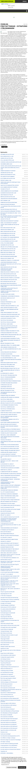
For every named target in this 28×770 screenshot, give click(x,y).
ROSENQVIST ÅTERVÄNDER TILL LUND (8, 301)
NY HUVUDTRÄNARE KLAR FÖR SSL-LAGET (9, 241)
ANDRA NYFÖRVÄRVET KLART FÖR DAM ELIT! (9, 543)
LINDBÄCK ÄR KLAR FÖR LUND (7, 158)
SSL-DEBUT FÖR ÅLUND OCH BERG (7, 294)
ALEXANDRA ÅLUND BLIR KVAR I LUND (8, 192)
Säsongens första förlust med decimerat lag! (9, 597)
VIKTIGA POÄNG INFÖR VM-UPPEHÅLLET (8, 352)
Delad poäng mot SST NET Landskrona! (8, 607)
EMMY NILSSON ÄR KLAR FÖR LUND (8, 196)
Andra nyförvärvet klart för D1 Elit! (7, 640)
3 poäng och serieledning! (6, 614)
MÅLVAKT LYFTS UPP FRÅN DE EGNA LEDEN (9, 246)
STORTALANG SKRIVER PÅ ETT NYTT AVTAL (9, 332)
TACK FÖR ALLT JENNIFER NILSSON (7, 406)
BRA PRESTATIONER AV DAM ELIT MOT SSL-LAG (10, 368)
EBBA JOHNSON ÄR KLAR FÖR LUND (8, 250)
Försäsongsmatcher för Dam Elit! (7, 523)
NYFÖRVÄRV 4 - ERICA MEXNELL (7, 753)
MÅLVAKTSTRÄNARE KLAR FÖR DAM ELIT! (9, 501)
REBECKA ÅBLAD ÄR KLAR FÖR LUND (8, 239)
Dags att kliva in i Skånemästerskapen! (8, 692)
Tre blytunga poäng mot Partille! (7, 670)
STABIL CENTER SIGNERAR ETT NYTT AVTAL (9, 312)
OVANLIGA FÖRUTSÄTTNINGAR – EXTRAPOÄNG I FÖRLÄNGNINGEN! (14, 26)
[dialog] (14, 762)
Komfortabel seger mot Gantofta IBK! (8, 612)
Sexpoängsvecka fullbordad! (6, 616)
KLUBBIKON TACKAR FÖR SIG (6, 410)
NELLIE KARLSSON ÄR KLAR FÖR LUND (8, 273)
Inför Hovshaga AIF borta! (6, 680)
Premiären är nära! (4, 732)
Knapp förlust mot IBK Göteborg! (7, 653)
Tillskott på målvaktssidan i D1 (7, 668)
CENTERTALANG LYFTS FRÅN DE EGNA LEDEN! (10, 448)
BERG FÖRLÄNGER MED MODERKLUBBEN (9, 256)
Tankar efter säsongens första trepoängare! (9, 718)
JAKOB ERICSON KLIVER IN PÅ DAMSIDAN (9, 198)
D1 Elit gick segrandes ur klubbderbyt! (8, 601)
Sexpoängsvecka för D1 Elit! (6, 593)
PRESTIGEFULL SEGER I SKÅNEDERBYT (8, 434)
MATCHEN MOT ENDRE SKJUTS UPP (8, 298)
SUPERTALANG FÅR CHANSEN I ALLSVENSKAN (10, 397)
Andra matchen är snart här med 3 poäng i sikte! (10, 625)
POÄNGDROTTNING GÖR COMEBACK (8, 395)
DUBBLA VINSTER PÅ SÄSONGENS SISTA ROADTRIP (11, 431)
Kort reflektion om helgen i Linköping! (8, 737)
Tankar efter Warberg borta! (6, 707)
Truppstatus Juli (4, 751)
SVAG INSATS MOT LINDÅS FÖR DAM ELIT (9, 414)
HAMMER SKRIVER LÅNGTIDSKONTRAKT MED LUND (11, 334)
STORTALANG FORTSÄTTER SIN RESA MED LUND (10, 314)
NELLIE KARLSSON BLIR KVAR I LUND (8, 227)
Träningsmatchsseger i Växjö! (6, 631)
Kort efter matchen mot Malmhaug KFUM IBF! (9, 743)
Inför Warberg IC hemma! (5, 659)
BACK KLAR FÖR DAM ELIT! (6, 531)
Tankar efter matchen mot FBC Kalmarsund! (9, 726)
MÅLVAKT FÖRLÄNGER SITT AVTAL (7, 343)
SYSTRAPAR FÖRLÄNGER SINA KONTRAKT (9, 382)
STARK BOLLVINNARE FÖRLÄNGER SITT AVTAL (10, 316)
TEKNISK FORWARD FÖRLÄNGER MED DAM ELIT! (10, 450)
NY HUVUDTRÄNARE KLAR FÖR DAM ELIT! (9, 477)
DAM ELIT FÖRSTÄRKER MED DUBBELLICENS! (9, 495)
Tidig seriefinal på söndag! (6, 610)
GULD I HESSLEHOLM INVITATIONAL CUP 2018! (10, 446)
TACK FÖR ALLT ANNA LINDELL (7, 399)
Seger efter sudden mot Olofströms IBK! (8, 730)
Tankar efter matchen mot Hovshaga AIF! (8, 722)
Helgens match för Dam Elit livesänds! (8, 497)
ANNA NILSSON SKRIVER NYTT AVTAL (8, 174)
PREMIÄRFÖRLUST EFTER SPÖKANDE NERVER (10, 444)
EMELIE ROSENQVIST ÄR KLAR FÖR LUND (9, 279)
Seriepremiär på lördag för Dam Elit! (7, 513)
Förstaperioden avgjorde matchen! (7, 657)
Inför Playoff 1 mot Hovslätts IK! (7, 574)
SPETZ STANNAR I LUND (5, 200)
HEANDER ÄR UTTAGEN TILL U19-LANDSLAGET (10, 260)
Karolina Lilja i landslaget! (5, 734)
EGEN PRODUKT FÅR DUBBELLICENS (8, 364)
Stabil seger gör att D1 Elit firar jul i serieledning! (10, 599)
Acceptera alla (22, 767)
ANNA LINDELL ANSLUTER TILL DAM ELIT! (9, 552)
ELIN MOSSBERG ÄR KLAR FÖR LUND (8, 233)
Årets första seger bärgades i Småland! (8, 678)
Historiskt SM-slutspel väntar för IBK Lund (9, 209)
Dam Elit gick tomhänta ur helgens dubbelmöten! (10, 499)
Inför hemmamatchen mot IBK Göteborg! (8, 705)
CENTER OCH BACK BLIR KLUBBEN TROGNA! (9, 539)
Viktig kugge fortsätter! (5, 638)
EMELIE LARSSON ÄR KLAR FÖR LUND (8, 231)
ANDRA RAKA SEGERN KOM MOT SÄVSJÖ (9, 362)
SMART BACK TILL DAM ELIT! (6, 469)
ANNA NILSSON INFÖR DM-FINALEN (8, 204)
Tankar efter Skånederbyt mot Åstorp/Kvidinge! (10, 710)
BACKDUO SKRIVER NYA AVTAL (7, 379)
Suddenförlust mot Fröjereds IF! (7, 674)
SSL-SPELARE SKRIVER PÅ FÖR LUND (8, 336)
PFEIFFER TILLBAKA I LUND (6, 180)
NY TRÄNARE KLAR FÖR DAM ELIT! (7, 529)
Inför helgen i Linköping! (5, 741)
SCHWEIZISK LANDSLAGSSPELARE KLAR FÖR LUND (11, 162)
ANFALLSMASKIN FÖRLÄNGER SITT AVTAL (9, 307)
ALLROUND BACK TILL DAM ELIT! (7, 464)
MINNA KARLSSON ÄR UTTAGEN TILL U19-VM (10, 271)
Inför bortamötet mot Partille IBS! (7, 716)
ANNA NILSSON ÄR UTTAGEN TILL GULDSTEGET (10, 277)
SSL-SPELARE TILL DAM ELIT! (6, 537)
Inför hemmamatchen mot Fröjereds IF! (8, 720)
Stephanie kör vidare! (5, 648)
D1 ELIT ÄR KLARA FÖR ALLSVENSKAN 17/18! (10, 557)
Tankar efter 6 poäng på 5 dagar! (7, 623)
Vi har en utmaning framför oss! (7, 694)
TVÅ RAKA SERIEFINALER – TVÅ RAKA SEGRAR (10, 355)
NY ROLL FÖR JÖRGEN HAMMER (7, 243)
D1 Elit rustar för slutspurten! (6, 595)
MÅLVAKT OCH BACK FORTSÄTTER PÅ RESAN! (10, 535)
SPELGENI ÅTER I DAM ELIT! (6, 459)
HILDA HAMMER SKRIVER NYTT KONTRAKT (9, 187)
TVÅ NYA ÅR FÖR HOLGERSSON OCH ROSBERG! (10, 467)
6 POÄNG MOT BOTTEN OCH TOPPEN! (8, 586)
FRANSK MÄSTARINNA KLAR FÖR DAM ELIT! (9, 527)
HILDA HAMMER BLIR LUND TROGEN (8, 235)
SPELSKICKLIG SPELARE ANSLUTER (8, 388)
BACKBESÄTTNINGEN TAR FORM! (7, 547)
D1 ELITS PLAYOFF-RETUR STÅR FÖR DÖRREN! (10, 572)
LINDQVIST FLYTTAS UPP (5, 219)
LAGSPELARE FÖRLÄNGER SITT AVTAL (8, 318)
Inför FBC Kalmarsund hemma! (6, 683)
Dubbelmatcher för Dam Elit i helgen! (8, 503)
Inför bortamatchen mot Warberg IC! (8, 709)
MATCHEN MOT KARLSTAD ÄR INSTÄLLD (9, 283)
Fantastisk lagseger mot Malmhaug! (8, 605)
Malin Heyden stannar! (5, 644)
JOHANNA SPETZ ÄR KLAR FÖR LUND (8, 248)
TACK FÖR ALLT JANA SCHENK (7, 324)
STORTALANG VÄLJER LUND (6, 384)
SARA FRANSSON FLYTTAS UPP (7, 194)
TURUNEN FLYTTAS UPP (5, 189)
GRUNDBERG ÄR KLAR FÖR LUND (7, 244)
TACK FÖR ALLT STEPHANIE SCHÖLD (8, 408)
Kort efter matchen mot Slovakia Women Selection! (10, 749)
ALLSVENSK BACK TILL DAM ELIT (7, 373)
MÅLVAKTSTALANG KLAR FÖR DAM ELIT (9, 424)
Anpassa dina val (5, 764)
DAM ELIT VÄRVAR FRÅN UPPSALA (7, 366)
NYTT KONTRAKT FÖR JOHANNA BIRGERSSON (10, 237)
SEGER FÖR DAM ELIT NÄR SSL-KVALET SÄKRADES (11, 412)
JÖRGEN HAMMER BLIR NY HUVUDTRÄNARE (9, 190)
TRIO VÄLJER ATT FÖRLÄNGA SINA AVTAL (9, 375)
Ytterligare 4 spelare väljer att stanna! (8, 646)
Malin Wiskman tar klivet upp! (6, 633)
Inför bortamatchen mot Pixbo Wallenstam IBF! (10, 698)
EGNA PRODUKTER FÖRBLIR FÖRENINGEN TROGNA (11, 380)
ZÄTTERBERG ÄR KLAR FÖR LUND (7, 154)
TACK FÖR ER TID (4, 299)
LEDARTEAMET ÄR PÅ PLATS (6, 386)
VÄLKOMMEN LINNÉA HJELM (6, 163)
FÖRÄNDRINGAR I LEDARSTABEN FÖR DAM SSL (10, 296)
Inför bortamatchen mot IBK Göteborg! (8, 655)
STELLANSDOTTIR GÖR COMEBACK (7, 176)
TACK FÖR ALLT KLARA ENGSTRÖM (7, 401)
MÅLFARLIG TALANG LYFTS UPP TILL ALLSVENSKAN (11, 403)
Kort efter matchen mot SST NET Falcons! (9, 747)
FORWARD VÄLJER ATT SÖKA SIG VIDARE (9, 433)
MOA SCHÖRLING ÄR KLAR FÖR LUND (8, 281)
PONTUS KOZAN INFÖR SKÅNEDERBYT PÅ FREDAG (11, 211)
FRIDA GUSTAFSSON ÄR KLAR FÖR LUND (9, 275)
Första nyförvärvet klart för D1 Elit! (7, 642)
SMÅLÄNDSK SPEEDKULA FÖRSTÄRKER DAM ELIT (10, 429)
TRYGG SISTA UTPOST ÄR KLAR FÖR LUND (9, 325)
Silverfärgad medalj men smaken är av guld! (9, 635)
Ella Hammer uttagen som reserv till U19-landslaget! (11, 739)
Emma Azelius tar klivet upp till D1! (7, 696)
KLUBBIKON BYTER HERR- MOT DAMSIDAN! (9, 471)
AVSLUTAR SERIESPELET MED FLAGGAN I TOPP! (10, 576)
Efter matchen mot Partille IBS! (6, 714)
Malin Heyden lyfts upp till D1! (6, 685)
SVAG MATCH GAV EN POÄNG (6, 353)
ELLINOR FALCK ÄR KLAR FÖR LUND (8, 254)
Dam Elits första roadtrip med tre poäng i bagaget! (10, 509)
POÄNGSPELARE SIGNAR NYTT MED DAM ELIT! (10, 549)
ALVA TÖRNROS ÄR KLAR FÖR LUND (8, 178)
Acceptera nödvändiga (11, 767)
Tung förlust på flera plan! (6, 662)
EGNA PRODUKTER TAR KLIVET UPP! (8, 465)
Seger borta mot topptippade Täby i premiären (10, 185)
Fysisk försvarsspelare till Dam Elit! (7, 507)
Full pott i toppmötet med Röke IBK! (7, 591)
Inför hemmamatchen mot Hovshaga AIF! (9, 724)
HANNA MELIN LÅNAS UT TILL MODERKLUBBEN (10, 345)
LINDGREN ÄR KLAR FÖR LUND (7, 172)
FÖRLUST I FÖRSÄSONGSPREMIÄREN (8, 377)
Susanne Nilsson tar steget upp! (7, 629)
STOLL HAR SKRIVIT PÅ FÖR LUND (7, 160)
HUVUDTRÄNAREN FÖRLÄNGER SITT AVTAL (9, 405)
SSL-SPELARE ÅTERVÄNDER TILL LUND (8, 357)
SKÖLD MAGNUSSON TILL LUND (7, 156)
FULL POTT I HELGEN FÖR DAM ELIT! (8, 492)
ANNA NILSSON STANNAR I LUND (7, 229)
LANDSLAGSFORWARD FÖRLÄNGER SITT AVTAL (10, 338)
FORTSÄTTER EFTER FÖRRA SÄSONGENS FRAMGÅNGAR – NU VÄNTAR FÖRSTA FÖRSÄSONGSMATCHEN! (9, 520)
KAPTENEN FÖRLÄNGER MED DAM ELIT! (8, 550)
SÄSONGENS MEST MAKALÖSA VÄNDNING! (9, 490)
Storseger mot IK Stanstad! (6, 603)
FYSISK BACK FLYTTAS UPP (6, 303)
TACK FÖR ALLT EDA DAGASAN (7, 320)
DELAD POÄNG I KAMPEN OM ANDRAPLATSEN (10, 422)
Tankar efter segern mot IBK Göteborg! (8, 703)
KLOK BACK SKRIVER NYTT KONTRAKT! (8, 454)
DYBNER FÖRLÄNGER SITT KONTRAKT (8, 170)
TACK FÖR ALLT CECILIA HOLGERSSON (8, 322)
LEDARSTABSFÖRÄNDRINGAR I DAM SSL (9, 262)
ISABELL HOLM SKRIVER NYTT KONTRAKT (9, 222)
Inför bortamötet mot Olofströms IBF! (8, 687)
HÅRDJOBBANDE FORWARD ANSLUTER (8, 347)
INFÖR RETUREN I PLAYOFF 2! (6, 559)
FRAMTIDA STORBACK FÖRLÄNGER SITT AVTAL (10, 330)
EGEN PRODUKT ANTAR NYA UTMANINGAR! (9, 493)
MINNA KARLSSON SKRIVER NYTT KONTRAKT (9, 220)
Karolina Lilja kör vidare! (5, 636)
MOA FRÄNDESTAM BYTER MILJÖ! (7, 533)
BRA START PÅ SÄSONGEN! (6, 511)
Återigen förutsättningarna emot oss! (8, 660)
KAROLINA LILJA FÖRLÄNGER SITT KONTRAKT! (10, 545)
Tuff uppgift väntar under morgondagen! (8, 627)
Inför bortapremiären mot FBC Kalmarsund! (9, 728)
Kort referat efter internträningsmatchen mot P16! (10, 735)
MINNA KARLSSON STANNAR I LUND (8, 252)
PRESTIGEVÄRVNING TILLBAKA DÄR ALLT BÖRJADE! (11, 473)
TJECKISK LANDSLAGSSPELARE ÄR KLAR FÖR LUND (11, 165)
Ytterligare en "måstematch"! (6, 664)
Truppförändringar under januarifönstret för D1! (10, 666)
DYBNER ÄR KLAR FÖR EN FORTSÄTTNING (9, 202)
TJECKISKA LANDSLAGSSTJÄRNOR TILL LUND (10, 305)
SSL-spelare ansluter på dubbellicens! (8, 609)
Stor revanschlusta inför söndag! (7, 672)
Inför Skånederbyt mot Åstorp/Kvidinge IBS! (9, 712)
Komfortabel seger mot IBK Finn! (7, 618)
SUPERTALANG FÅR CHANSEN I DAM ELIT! (9, 452)
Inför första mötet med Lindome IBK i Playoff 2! (10, 564)
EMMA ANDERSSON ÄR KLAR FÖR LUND (9, 267)
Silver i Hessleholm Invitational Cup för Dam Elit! (10, 516)
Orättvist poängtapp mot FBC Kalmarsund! (9, 682)
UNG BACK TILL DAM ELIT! (6, 541)
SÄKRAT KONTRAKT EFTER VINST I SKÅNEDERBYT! (10, 485)
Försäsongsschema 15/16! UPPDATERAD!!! (9, 745)
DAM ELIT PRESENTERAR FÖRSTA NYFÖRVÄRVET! (10, 475)
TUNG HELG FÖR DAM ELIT (6, 439)
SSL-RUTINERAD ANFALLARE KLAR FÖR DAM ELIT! (11, 505)
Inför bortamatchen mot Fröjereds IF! (8, 676)
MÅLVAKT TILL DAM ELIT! (6, 515)
